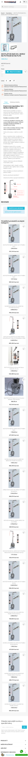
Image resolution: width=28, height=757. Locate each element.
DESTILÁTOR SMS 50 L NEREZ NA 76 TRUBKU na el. (14, 245)
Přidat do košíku (14, 72)
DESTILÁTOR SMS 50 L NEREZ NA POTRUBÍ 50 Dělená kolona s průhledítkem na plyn (14, 551)
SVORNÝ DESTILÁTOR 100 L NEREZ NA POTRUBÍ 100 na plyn (14, 306)
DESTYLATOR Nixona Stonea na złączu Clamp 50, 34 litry (14, 368)
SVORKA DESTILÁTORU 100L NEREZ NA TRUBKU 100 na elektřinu (14, 613)
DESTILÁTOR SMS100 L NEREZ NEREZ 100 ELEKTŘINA (14, 521)
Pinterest (13, 80)
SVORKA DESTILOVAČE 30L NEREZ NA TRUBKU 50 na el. (14, 704)
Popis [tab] (6, 102)
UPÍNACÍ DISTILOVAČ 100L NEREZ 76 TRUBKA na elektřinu (14, 490)
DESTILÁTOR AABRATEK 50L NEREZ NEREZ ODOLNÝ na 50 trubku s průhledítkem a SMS (14, 337)
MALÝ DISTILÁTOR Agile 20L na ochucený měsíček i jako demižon (14, 398)
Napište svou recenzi (16, 208)
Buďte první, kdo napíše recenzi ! (13, 212)
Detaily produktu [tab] (15, 102)
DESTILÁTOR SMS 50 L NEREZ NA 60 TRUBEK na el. (14, 429)
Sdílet (6, 80)
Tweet (10, 80)
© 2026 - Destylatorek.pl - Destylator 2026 (12, 755)
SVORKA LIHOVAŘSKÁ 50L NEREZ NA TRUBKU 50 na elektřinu (14, 643)
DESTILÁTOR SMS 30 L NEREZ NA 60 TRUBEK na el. (14, 276)
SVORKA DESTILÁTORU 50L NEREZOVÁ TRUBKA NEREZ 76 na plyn (14, 674)
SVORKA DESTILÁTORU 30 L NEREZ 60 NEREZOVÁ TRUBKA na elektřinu (14, 459)
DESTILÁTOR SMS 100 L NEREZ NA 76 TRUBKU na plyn (14, 582)
